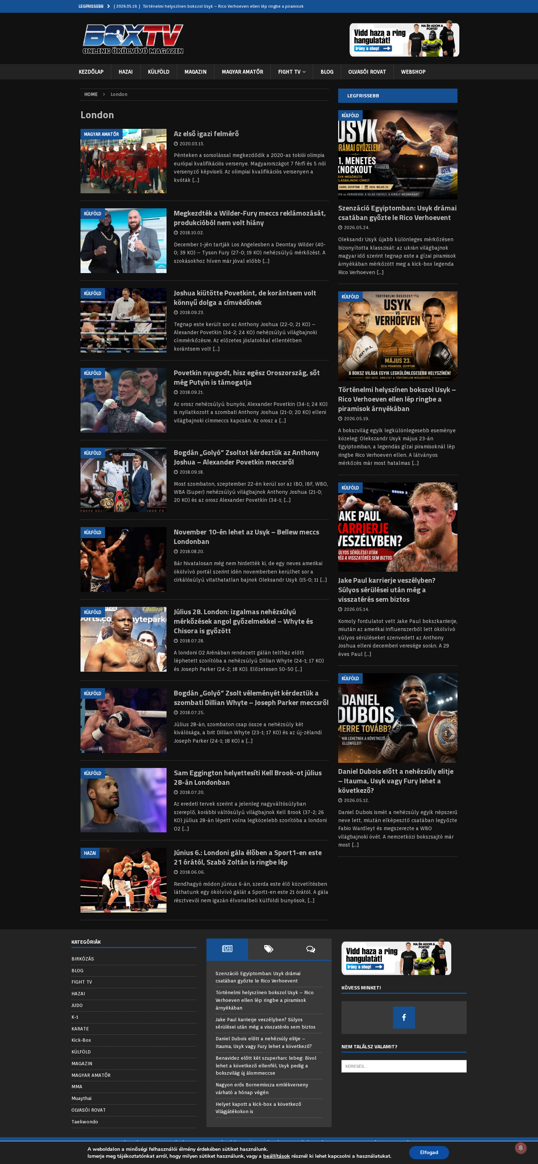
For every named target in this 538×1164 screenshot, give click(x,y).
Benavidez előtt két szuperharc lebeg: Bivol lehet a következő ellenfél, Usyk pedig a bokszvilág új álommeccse (266, 1065)
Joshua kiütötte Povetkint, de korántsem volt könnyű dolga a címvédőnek (245, 297)
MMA (76, 1086)
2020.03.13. (192, 143)
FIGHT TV (289, 72)
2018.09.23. (192, 312)
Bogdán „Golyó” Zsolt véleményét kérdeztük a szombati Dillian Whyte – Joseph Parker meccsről (251, 697)
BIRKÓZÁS (82, 959)
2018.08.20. (192, 551)
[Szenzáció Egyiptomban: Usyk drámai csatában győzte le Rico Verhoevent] (397, 155)
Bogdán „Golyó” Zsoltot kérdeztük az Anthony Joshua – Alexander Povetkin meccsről (246, 457)
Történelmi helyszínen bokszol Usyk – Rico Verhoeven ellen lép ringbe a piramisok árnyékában (397, 399)
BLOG (327, 72)
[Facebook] (404, 1018)
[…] (195, 180)
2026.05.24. (357, 227)
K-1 (74, 1017)
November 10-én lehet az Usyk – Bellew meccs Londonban (246, 536)
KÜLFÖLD (158, 72)
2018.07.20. (192, 792)
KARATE (80, 1028)
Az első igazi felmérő (206, 133)
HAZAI (126, 72)
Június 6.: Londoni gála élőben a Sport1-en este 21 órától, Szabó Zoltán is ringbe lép (248, 857)
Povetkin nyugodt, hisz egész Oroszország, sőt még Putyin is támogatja (247, 377)
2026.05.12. (356, 800)
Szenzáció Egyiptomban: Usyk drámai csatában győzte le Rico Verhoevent (397, 212)
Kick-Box (81, 1040)
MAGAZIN (195, 72)
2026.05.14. (356, 609)
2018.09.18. (192, 472)
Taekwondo (84, 1121)
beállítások (276, 1156)
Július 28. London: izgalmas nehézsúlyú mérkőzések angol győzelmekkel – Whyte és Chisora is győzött (243, 621)
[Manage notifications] (521, 1148)
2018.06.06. (192, 872)
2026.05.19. (356, 418)
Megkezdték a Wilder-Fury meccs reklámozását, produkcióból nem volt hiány (250, 217)
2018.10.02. (192, 232)
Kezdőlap (91, 72)
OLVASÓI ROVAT (367, 72)
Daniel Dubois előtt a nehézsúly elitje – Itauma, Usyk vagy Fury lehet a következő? (395, 780)
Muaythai (81, 1098)
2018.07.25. (192, 712)
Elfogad (429, 1152)
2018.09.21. (192, 392)
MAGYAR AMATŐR (242, 72)
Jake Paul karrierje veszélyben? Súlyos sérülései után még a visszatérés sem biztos (387, 589)
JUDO (77, 1005)
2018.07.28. (192, 640)
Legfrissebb (363, 95)
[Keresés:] (404, 1065)
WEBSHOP (413, 72)
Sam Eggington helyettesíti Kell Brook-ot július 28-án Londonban (248, 777)
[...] (380, 272)
